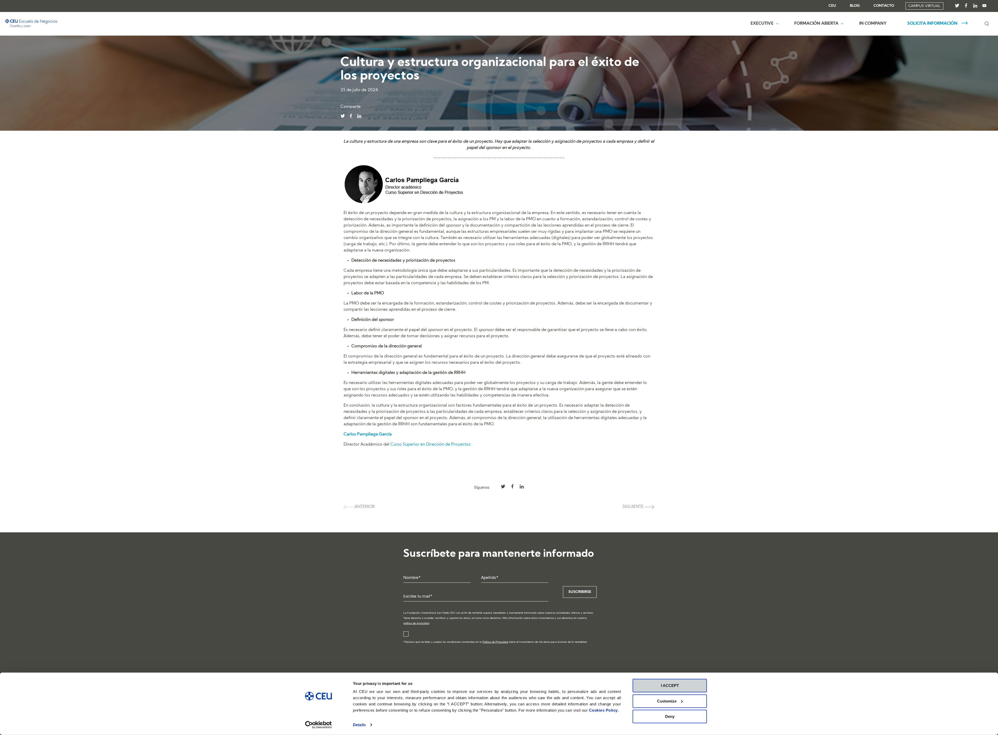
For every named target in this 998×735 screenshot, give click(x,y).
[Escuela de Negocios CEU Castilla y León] (31, 23)
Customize (667, 701)
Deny (669, 716)
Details (359, 725)
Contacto (884, 6)
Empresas (396, 49)
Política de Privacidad (495, 642)
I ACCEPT (670, 685)
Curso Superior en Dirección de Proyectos (430, 444)
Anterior (364, 507)
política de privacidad (416, 623)
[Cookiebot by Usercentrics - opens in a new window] (318, 725)
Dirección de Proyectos (362, 49)
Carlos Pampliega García (368, 434)
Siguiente (633, 507)
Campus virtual (924, 6)
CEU (832, 6)
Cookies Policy (603, 710)
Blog (855, 6)
